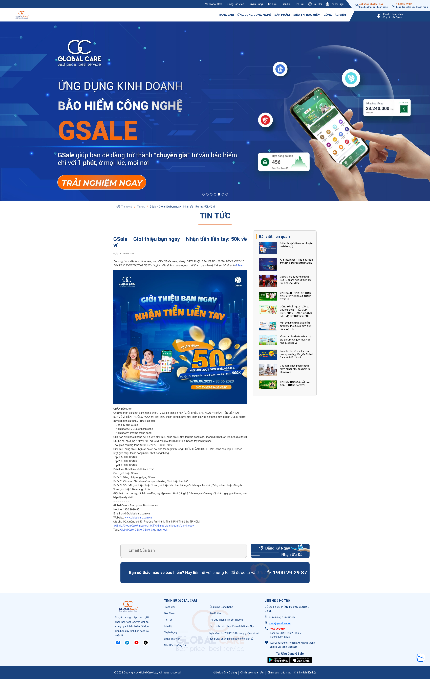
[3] (211, 194)
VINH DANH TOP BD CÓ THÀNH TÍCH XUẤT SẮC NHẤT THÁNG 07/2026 (296, 296)
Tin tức (272, 4)
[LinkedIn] (127, 644)
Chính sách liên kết (305, 672)
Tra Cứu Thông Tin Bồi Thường (226, 619)
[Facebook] (118, 644)
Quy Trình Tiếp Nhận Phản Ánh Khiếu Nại (231, 626)
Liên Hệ (286, 4)
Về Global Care (213, 4)
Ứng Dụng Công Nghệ (221, 606)
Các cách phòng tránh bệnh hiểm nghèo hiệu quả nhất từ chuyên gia (295, 368)
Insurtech (162, 529)
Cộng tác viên (235, 4)
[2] (207, 194)
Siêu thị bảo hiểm (306, 14)
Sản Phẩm (215, 613)
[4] (215, 194)
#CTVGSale (156, 525)
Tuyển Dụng (170, 632)
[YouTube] (136, 644)
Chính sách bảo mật (279, 672)
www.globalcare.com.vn (138, 517)
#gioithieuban (171, 525)
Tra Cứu (299, 4)
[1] (203, 194)
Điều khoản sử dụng (225, 672)
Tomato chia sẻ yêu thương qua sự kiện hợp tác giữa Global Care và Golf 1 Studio (296, 354)
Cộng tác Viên (335, 14)
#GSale (117, 525)
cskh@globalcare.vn (371, 4)
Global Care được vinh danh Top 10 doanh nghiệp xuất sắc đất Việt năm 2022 (295, 279)
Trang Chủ (169, 606)
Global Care (127, 529)
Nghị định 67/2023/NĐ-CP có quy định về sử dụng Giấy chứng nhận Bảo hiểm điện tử (234, 636)
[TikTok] (146, 644)
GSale (238, 265)
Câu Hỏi (317, 4)
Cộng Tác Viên (172, 638)
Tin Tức (168, 619)
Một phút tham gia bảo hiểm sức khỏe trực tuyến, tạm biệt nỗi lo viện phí (295, 325)
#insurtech (143, 525)
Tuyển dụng (256, 4)
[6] (223, 194)
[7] (227, 194)
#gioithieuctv (187, 525)
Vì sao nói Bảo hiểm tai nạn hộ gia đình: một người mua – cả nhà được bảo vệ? (295, 339)
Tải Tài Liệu (336, 4)
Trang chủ (225, 14)
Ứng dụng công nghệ (254, 14)
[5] (219, 194)
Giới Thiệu (169, 613)
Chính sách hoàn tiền (252, 672)
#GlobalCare (129, 525)
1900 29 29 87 (404, 4)
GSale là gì (149, 529)
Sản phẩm (282, 14)
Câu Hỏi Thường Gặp (175, 645)
